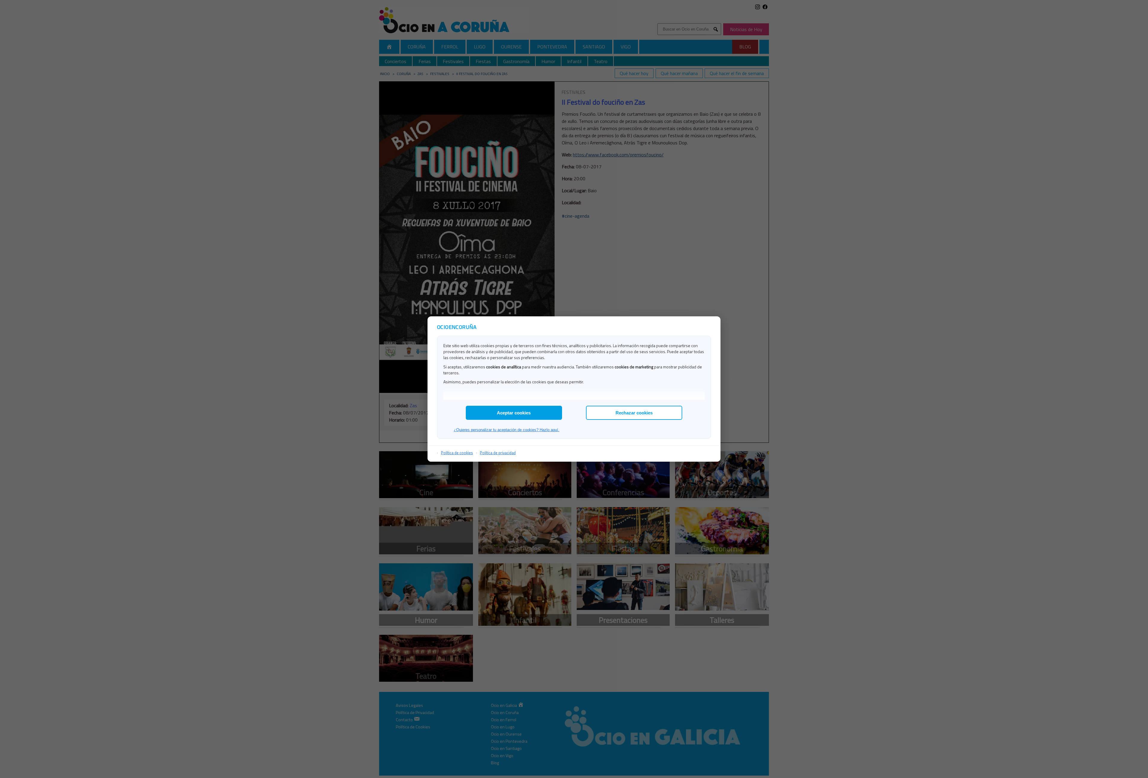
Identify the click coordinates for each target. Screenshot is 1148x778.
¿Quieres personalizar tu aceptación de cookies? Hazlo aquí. (506, 430)
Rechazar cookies (634, 412)
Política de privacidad (498, 453)
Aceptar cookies (514, 412)
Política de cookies (457, 453)
